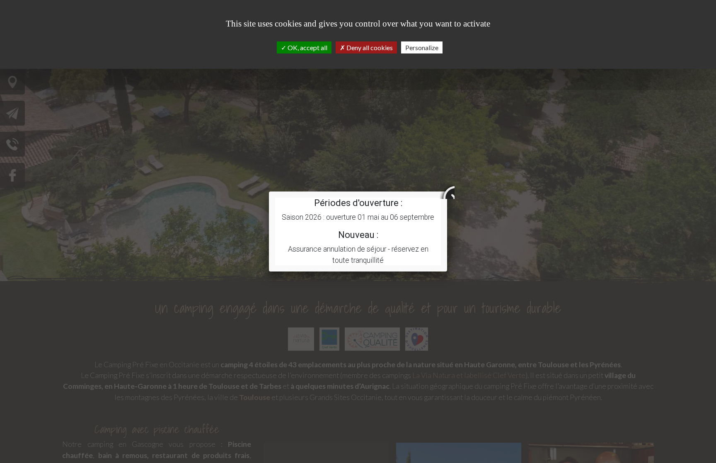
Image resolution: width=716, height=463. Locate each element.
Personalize (421, 47)
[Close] (447, 191)
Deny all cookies (369, 47)
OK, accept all (306, 47)
